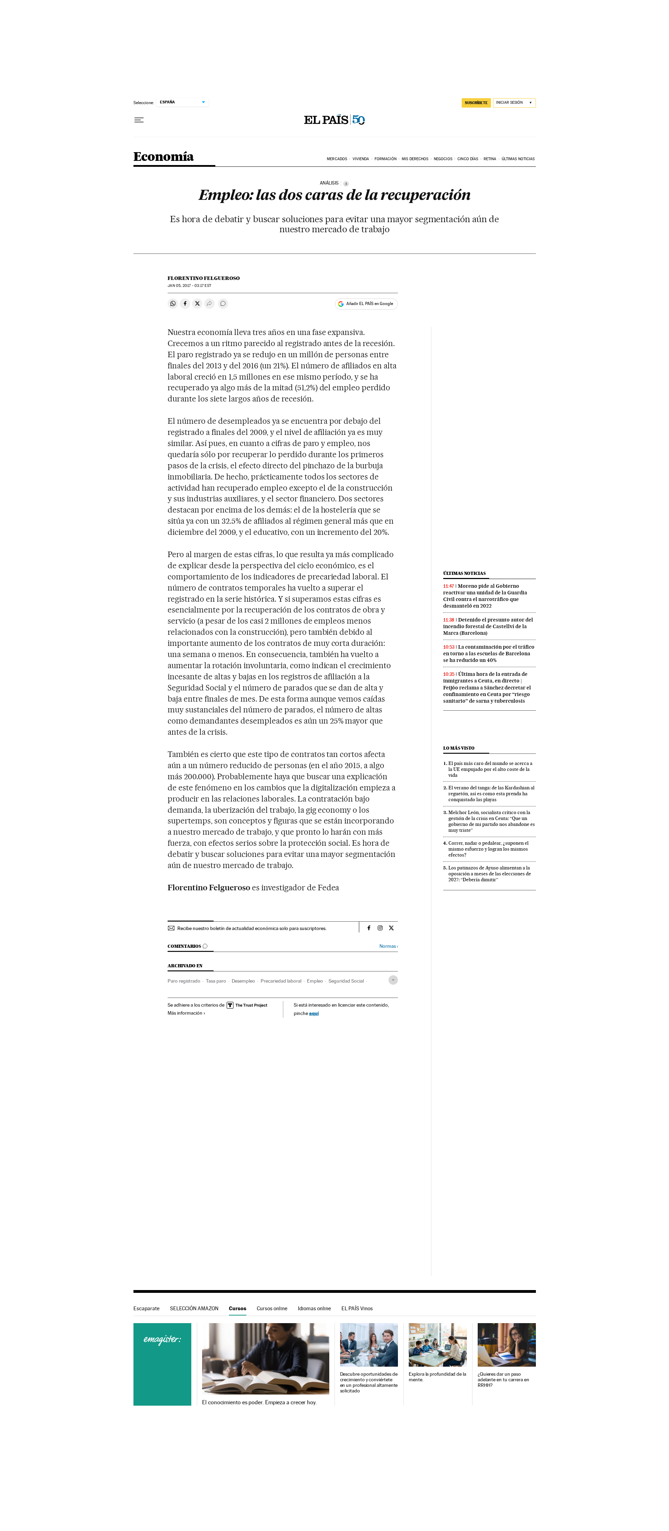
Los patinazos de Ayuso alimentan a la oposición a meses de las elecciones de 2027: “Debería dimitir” (489, 873)
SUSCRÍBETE (476, 102)
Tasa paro (216, 981)
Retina (490, 159)
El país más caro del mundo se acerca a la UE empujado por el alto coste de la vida (490, 769)
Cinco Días (467, 159)
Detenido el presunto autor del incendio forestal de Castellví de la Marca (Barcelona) (488, 626)
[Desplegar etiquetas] (393, 980)
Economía (163, 157)
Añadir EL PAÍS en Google (369, 303)
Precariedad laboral (281, 981)
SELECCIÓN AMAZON (194, 1308)
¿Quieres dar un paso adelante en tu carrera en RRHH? (503, 1380)
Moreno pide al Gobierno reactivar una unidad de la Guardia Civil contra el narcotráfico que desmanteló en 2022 (485, 596)
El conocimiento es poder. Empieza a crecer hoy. (259, 1402)
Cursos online (272, 1308)
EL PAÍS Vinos (357, 1308)
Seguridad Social (346, 981)
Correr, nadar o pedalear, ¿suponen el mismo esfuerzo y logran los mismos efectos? (488, 849)
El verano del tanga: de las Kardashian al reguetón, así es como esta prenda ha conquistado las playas (491, 793)
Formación (386, 159)
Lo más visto (459, 748)
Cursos (237, 1308)
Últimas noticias (464, 573)
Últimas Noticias (518, 159)
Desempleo (243, 981)
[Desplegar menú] (139, 120)
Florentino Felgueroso (204, 278)
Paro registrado (184, 981)
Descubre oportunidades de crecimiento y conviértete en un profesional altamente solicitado (369, 1382)
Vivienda (361, 159)
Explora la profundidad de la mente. (437, 1377)
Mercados (337, 159)
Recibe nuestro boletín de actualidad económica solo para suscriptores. (251, 928)
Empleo (315, 981)
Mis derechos (415, 159)
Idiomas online (314, 1308)
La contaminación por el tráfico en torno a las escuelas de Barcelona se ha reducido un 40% (489, 653)
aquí (314, 1013)
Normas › (388, 946)
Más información (185, 1013)
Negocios (443, 159)
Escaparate (146, 1308)
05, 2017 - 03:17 (189, 285)
